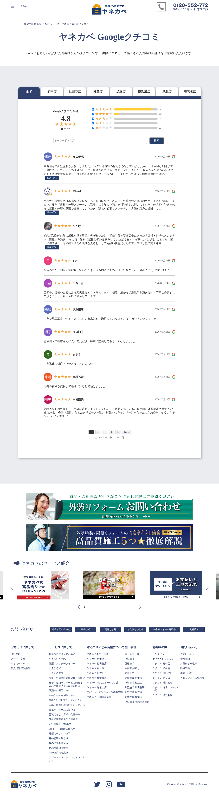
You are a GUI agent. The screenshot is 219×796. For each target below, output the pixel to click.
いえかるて (55, 668)
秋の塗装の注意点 (58, 748)
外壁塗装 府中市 (133, 678)
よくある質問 (56, 673)
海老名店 (190, 91)
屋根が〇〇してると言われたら (65, 700)
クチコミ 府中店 (161, 663)
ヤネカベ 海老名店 (97, 687)
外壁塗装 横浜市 (133, 697)
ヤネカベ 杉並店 (95, 668)
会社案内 (16, 654)
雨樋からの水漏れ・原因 (62, 695)
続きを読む (52, 178)
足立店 (121, 91)
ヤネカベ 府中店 (95, 659)
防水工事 (129, 673)
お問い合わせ (187, 654)
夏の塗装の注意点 (58, 743)
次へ (126, 432)
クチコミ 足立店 (161, 678)
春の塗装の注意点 (58, 738)
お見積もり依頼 (135, 629)
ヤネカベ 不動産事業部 (99, 697)
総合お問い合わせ (61, 629)
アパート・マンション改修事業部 (105, 692)
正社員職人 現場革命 (60, 724)
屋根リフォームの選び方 (62, 709)
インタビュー (159, 654)
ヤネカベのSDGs (20, 663)
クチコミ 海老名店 (162, 695)
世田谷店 (75, 91)
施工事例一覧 (132, 654)
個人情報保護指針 (20, 668)
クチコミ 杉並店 (161, 668)
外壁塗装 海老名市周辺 (137, 702)
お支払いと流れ (57, 659)
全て (29, 91)
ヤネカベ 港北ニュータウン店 (103, 682)
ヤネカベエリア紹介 (97, 654)
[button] (11, 587)
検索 (156, 140)
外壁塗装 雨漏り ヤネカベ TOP (41, 24)
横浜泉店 (144, 91)
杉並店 (98, 91)
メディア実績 (18, 659)
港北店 (167, 91)
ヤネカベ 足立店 (95, 673)
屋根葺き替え (132, 668)
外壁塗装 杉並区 (133, 682)
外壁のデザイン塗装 (59, 733)
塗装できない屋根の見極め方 (64, 714)
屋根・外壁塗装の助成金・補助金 (67, 678)
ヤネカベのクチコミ (163, 659)
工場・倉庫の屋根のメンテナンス (67, 705)
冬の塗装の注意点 (58, 752)
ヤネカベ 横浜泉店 (97, 678)
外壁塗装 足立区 (133, 692)
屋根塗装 (129, 663)
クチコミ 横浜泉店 (162, 682)
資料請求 (194, 629)
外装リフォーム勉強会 (164, 629)
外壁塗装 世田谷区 (135, 687)
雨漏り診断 (110, 629)
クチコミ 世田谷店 (162, 673)
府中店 (52, 91)
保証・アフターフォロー (62, 663)
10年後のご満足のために (62, 654)
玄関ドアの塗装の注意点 (62, 729)
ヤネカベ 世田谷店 (97, 663)
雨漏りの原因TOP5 (59, 690)
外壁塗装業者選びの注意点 (63, 719)
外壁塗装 (129, 659)
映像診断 (85, 629)
